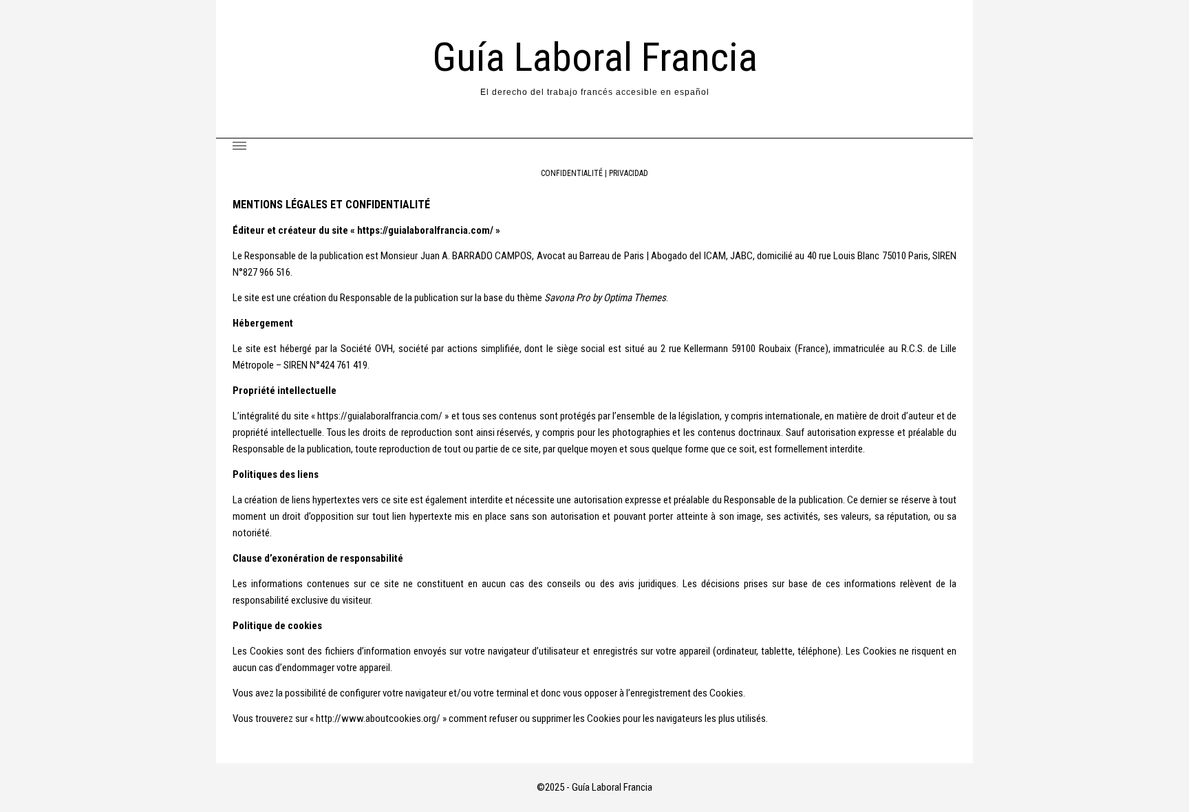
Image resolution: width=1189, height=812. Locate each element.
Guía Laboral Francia (595, 57)
